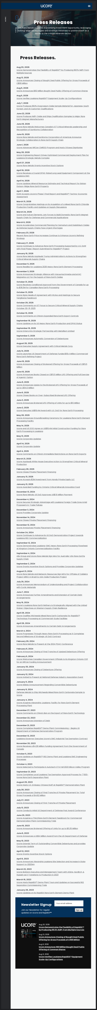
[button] (89, 6)
